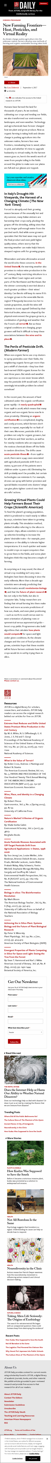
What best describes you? (19, 1028)
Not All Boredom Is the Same (22, 1222)
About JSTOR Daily (12, 1394)
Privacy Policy (9, 1434)
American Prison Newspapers (17, 1419)
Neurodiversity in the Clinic (15, 1127)
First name (13, 995)
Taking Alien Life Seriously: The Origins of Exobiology (24, 1318)
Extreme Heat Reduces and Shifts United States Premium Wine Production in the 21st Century (25, 727)
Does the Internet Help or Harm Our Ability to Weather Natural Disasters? (24, 1094)
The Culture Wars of (23, 1120)
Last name (12, 1006)
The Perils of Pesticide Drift (23, 346)
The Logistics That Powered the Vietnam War (24, 1347)
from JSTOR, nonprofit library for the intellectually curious (25, 12)
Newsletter (43, 3)
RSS (6, 1422)
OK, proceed (33, 1458)
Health (10, 1216)
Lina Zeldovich (13, 88)
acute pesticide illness (15, 454)
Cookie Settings (35, 1434)
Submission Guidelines (14, 1404)
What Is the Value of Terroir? (19, 760)
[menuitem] (43, 3)
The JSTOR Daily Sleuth (14, 1411)
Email (11, 1017)
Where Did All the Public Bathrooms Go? (20, 1116)
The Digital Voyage (11, 1087)
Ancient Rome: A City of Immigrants (19, 1123)
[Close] (47, 1438)
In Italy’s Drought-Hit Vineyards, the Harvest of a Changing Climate (23, 197)
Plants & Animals (14, 1168)
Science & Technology (12, 20)
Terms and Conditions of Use (25, 1430)
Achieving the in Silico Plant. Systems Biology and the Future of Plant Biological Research (25, 926)
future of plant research (32, 591)
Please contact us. (11, 680)
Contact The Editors (13, 1397)
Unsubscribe (10, 1408)
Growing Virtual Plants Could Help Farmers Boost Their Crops (24, 503)
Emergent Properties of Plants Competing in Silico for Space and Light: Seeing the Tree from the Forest (25, 953)
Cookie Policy (22, 1434)
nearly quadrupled (30, 404)
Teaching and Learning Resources (19, 1415)
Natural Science (14, 1313)
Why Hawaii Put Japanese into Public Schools (24, 1351)
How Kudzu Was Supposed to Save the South (23, 1131)
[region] (25, 1449)
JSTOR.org (8, 1430)
